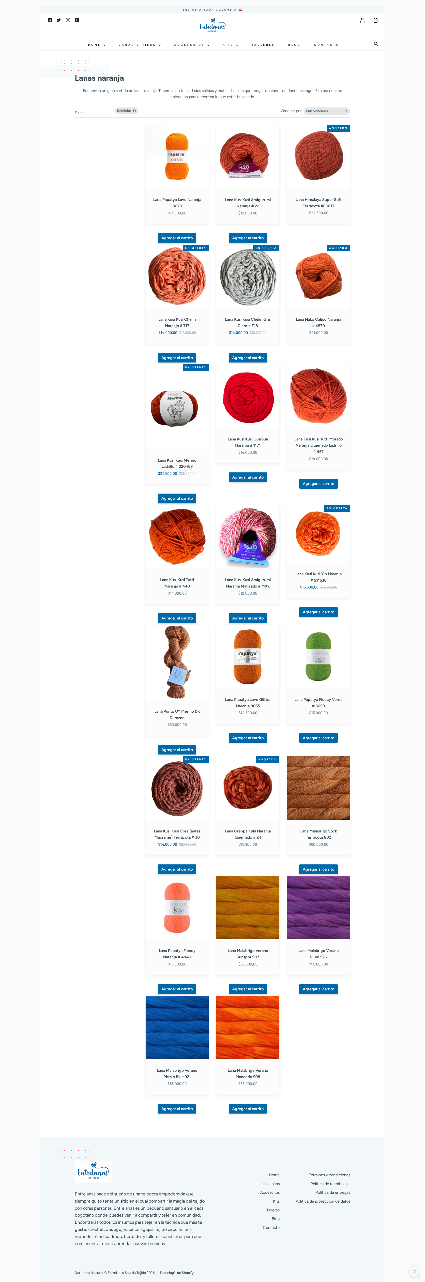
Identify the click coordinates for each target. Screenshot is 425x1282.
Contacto (326, 44)
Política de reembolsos (330, 1183)
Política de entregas (333, 1192)
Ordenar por (292, 110)
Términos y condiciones (329, 1175)
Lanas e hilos (138, 44)
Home (95, 44)
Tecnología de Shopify (177, 1273)
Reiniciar (124, 111)
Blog (294, 44)
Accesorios (190, 44)
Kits (229, 44)
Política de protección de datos (323, 1201)
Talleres (263, 44)
